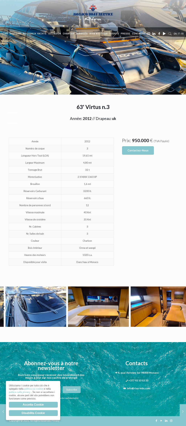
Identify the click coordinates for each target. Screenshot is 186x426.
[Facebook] (156, 420)
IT (179, 33)
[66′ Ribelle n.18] (183, 411)
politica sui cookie (34, 388)
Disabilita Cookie (33, 413)
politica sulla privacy (20, 392)
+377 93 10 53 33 (138, 380)
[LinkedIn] (166, 420)
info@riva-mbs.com (138, 388)
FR (182, 33)
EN (175, 33)
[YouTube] (161, 420)
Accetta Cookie (33, 404)
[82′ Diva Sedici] (3, 411)
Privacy (55, 420)
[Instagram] (171, 420)
